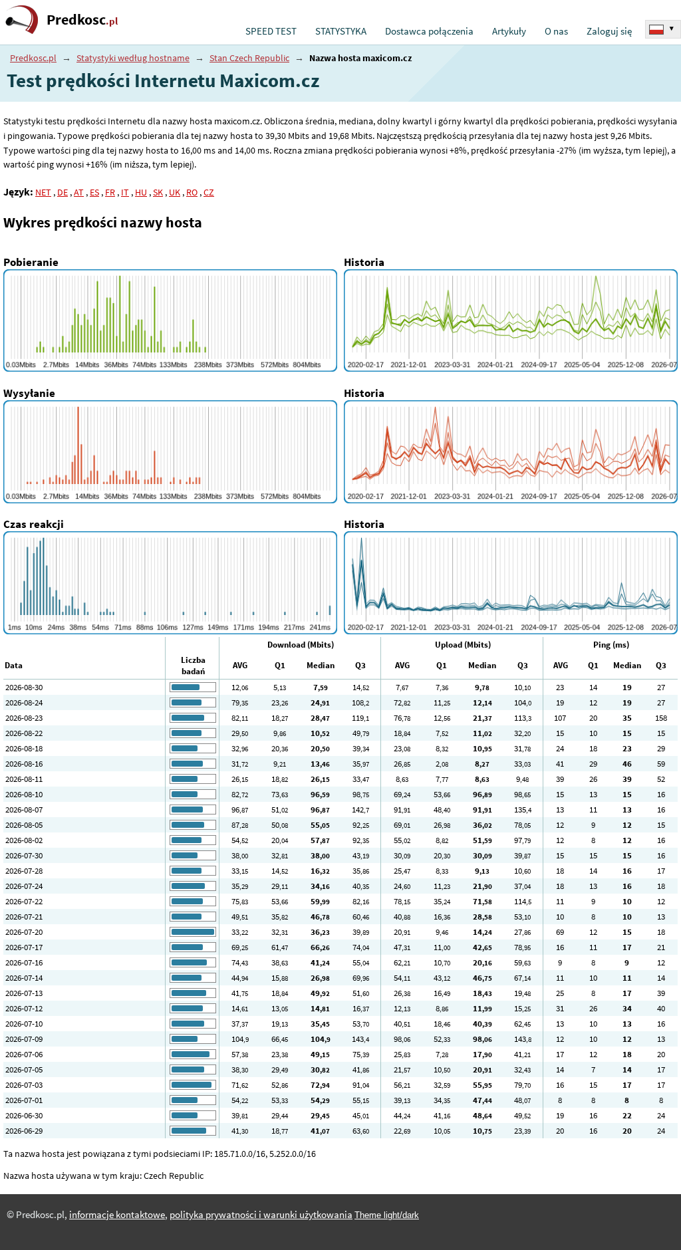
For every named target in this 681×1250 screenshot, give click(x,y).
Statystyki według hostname (133, 58)
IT (125, 192)
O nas (556, 31)
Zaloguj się (609, 31)
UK (174, 192)
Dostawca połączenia (429, 31)
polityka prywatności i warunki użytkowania (261, 1215)
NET (43, 192)
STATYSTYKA (340, 31)
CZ (209, 192)
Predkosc (82, 20)
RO (192, 192)
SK (158, 192)
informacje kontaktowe (117, 1215)
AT (79, 192)
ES (94, 192)
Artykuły (509, 31)
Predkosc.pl (33, 58)
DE (62, 192)
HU (141, 192)
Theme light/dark (386, 1215)
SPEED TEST (271, 31)
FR (110, 192)
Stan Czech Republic (249, 58)
